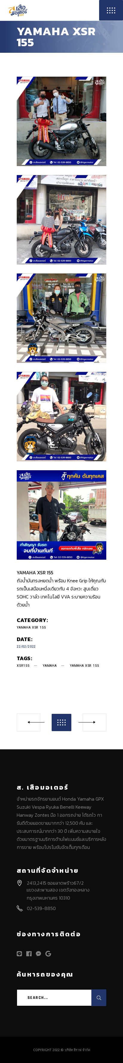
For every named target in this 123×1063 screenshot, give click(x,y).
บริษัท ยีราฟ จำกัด (77, 1050)
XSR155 (23, 665)
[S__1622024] (61, 416)
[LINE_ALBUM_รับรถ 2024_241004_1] (61, 515)
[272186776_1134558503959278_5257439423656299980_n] (61, 219)
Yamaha (50, 665)
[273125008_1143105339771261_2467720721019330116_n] (61, 121)
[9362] (61, 318)
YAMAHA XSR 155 (31, 627)
